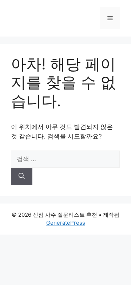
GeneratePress (65, 222)
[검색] (21, 176)
